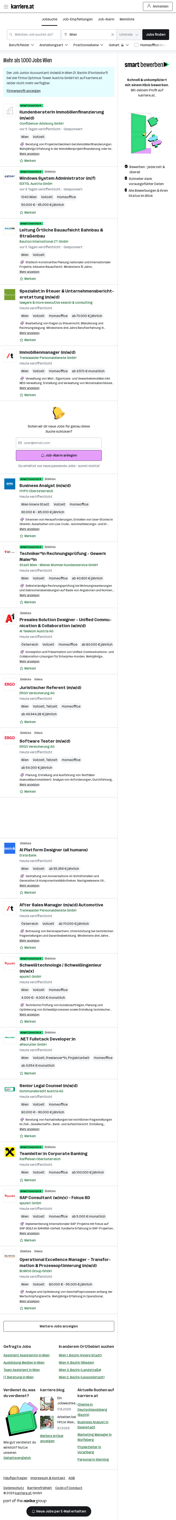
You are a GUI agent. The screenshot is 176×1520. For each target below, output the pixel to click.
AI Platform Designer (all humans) (54, 849)
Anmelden (160, 6)
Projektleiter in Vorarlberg (89, 1449)
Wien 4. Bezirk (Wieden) (76, 1363)
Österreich (29, 644)
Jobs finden (155, 34)
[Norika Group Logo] (24, 1502)
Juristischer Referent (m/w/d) (50, 687)
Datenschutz (13, 1488)
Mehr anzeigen (29, 154)
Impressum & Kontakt (47, 1478)
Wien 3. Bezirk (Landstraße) (80, 1370)
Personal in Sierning (93, 1459)
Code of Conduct (68, 1488)
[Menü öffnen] (6, 6)
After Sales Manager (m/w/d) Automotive (61, 904)
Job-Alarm (106, 19)
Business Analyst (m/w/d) (45, 485)
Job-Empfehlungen (77, 19)
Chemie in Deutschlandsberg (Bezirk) (92, 1409)
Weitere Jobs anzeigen (59, 1326)
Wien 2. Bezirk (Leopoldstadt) (82, 1377)
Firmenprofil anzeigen (24, 91)
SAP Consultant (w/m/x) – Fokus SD (55, 1197)
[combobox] (34, 34)
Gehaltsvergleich (17, 1458)
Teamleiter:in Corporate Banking (53, 1153)
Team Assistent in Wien (21, 1370)
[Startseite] (23, 6)
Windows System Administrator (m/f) (57, 178)
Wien (47, 60)
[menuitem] (24, 46)
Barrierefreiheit (39, 1488)
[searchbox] (59, 443)
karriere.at (87, 1395)
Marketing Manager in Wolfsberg (94, 1437)
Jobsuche (49, 19)
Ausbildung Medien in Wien (23, 1363)
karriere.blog (52, 1390)
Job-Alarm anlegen (61, 455)
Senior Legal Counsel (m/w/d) (48, 1085)
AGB (71, 1478)
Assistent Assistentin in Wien (26, 1355)
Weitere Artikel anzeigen (51, 1438)
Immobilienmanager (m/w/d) (47, 352)
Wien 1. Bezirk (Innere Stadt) (80, 1355)
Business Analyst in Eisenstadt (92, 1424)
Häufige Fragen (15, 1478)
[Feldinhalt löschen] (113, 34)
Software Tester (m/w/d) (45, 741)
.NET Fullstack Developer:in (48, 1039)
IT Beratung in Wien (18, 1377)
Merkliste (127, 19)
